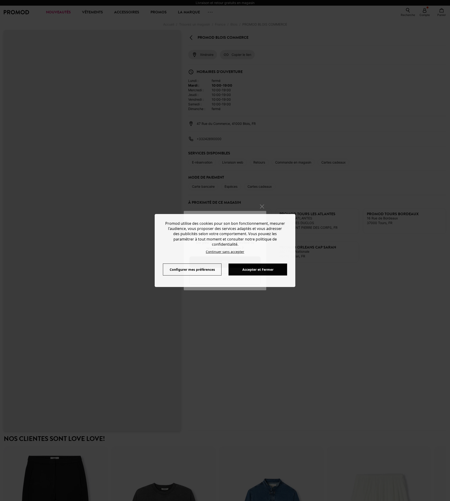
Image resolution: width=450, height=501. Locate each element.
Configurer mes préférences (192, 269)
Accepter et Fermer (258, 269)
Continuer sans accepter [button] (225, 251)
